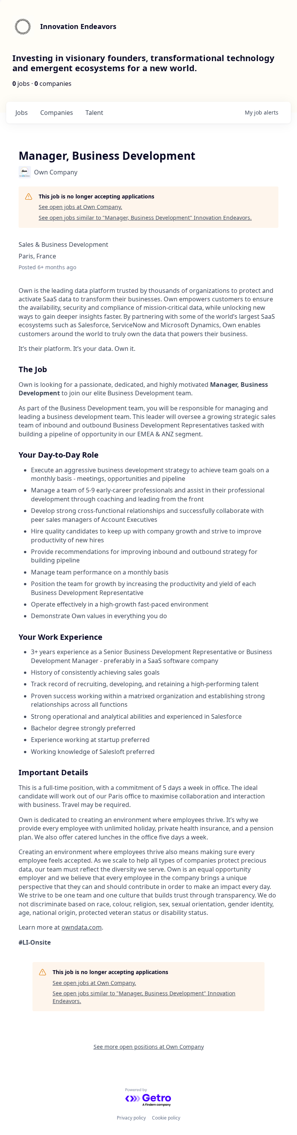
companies (56, 112)
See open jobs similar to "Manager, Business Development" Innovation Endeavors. (145, 217)
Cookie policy (166, 1117)
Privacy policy (131, 1117)
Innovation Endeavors (78, 26)
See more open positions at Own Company (149, 1046)
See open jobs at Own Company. (80, 206)
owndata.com (81, 927)
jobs (21, 112)
